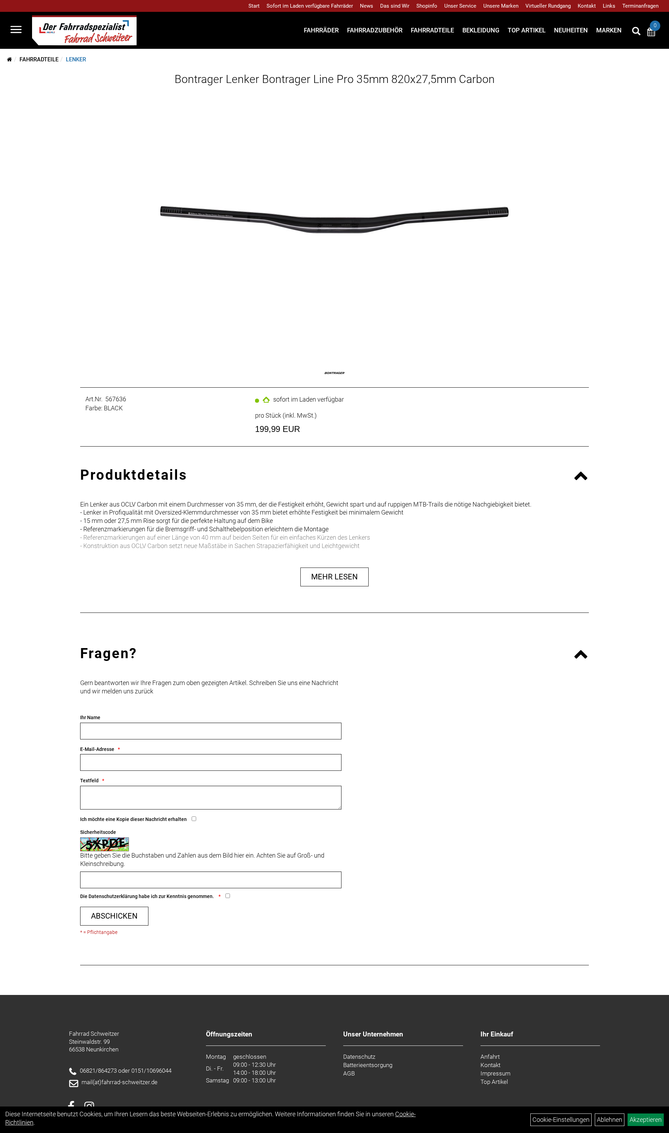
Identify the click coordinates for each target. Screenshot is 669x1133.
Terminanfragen (640, 6)
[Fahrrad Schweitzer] (84, 30)
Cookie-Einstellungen (561, 1119)
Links (609, 6)
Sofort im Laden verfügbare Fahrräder (310, 6)
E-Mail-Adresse (97, 749)
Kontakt (587, 6)
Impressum (495, 1073)
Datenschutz (359, 1056)
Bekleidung (480, 30)
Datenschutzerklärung (113, 896)
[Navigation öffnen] (16, 30)
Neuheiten (571, 30)
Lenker (76, 59)
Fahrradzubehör (374, 30)
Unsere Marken (500, 6)
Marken (609, 30)
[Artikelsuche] (636, 32)
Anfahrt (490, 1056)
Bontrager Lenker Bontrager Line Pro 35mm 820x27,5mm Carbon (335, 79)
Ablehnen (609, 1119)
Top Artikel (527, 30)
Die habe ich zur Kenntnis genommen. (147, 896)
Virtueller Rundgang (548, 6)
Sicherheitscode (98, 832)
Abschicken (114, 916)
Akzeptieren (646, 1119)
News (366, 6)
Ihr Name (90, 717)
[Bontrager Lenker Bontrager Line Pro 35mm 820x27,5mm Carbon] (334, 219)
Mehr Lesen (334, 576)
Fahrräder (321, 30)
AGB (349, 1073)
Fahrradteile (432, 30)
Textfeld (89, 780)
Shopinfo (426, 6)
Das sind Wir (394, 6)
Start (254, 6)
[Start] (9, 59)
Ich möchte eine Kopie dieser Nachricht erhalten (133, 819)
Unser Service (460, 6)
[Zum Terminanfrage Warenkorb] (651, 33)
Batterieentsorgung (367, 1065)
